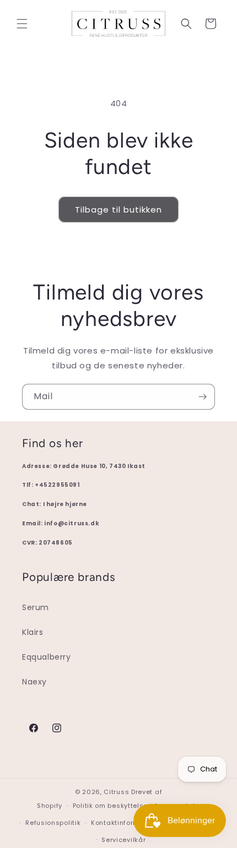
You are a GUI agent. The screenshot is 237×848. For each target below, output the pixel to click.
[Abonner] (202, 397)
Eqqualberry (46, 656)
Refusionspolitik (52, 822)
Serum (35, 607)
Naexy (34, 681)
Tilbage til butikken (118, 209)
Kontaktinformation (124, 822)
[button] (22, 24)
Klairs (33, 632)
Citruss (117, 791)
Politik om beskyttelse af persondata (136, 805)
